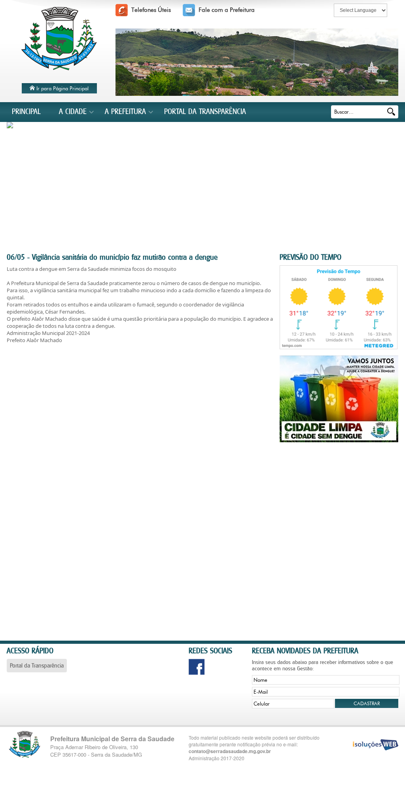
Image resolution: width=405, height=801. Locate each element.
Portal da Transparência (37, 665)
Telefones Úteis (151, 9)
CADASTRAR (367, 703)
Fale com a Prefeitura (227, 9)
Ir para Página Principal (62, 88)
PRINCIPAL (26, 111)
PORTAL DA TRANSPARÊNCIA (205, 111)
